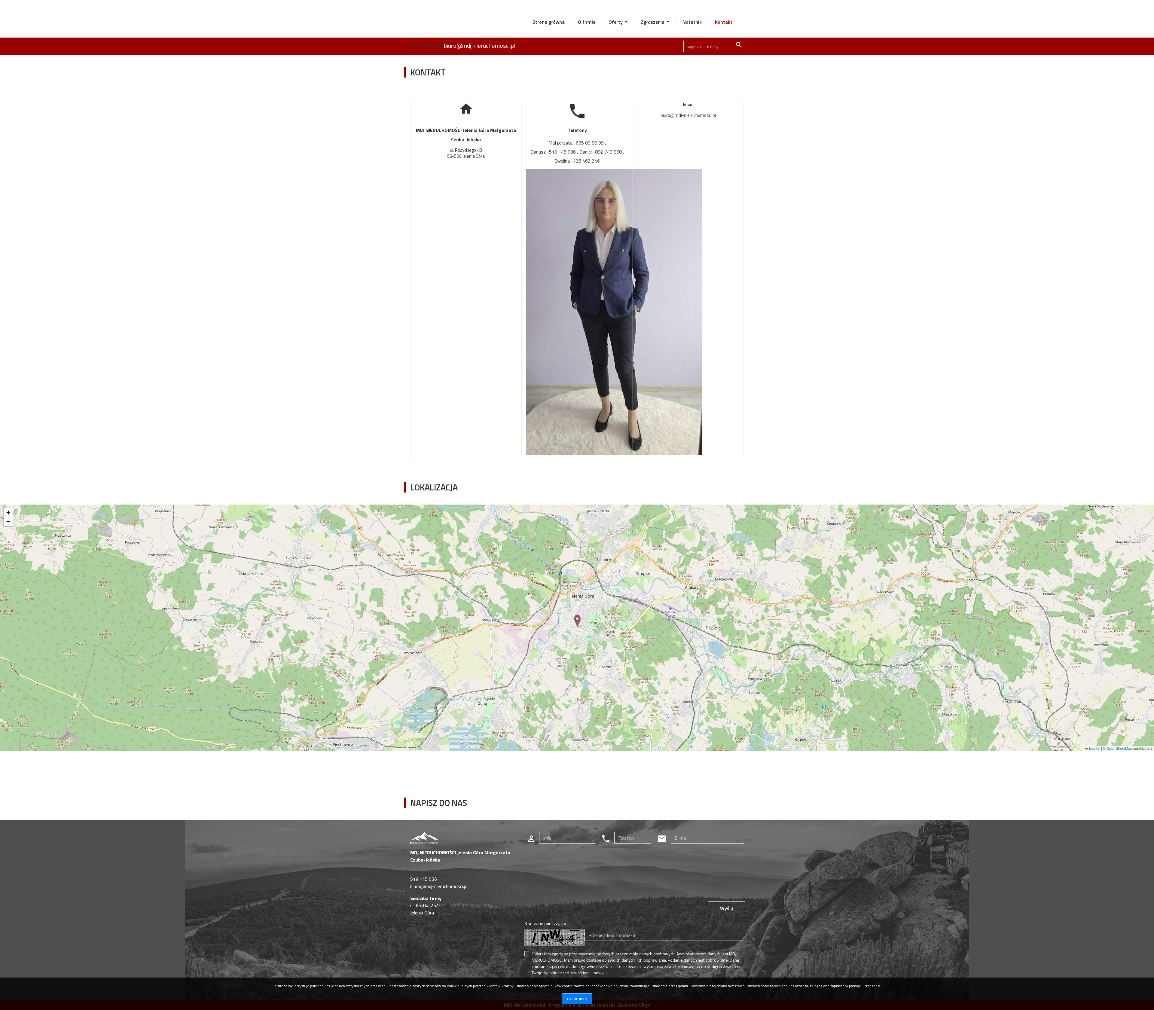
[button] (577, 621)
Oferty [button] (616, 22)
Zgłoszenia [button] (653, 22)
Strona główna (549, 22)
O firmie (586, 22)
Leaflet (1094, 748)
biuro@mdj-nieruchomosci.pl (479, 45)
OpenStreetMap (1119, 748)
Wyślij (726, 908)
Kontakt (723, 22)
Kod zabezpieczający (545, 923)
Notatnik (692, 22)
